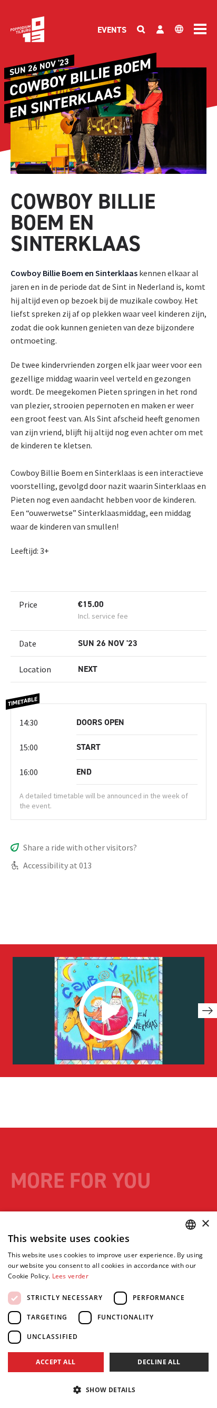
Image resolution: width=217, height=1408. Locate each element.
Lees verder (70, 1276)
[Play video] (108, 1011)
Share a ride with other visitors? (80, 847)
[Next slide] (207, 1010)
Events (111, 29)
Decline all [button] (158, 1361)
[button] (108, 1389)
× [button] (205, 1224)
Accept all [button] (55, 1361)
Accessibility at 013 (57, 865)
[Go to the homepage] (27, 29)
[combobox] (190, 1224)
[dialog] (108, 1309)
